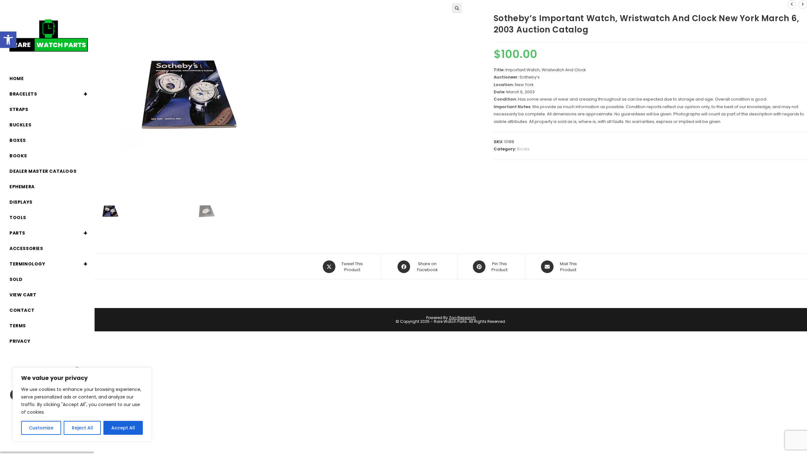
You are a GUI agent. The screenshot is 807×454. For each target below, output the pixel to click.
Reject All (82, 428)
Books (523, 149)
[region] (82, 404)
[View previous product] (791, 4)
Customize (41, 428)
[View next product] (802, 4)
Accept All (123, 428)
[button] (8, 40)
